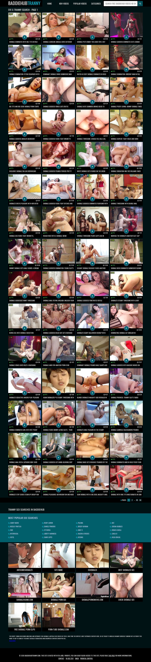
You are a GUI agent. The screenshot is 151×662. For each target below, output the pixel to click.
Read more (12, 641)
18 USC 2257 (70, 658)
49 (137, 500)
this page (111, 655)
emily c (80, 530)
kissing (80, 537)
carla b (114, 533)
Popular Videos (80, 3)
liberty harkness (50, 533)
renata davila (116, 530)
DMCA (77, 658)
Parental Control (86, 658)
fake (11, 530)
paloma (80, 523)
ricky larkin (48, 523)
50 (140, 500)
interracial (14, 533)
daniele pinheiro (49, 526)
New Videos (64, 3)
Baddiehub (24, 3)
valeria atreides (83, 533)
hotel (12, 537)
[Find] (140, 3)
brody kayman (83, 526)
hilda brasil (115, 537)
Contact (61, 658)
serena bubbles (116, 526)
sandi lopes (48, 537)
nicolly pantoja (15, 526)
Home (49, 3)
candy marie (14, 523)
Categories (96, 3)
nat (112, 523)
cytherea (47, 530)
